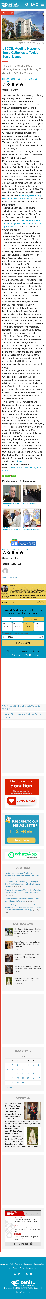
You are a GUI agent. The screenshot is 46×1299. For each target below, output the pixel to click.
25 (28, 1078)
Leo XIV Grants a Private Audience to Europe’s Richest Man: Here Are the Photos (27, 944)
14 (7, 1074)
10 (23, 1069)
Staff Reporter (30, 79)
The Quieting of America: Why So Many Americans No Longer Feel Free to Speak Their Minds (22, 875)
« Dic (6, 1088)
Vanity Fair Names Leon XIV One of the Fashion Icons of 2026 (27, 979)
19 (33, 1074)
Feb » (11, 1088)
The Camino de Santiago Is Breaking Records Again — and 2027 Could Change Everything (27, 931)
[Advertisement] (23, 687)
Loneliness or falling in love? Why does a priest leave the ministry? (26, 956)
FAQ (11, 1264)
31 (23, 1083)
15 (13, 1074)
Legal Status (13, 1268)
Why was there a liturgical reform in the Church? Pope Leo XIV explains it (27, 968)
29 (13, 1083)
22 (13, 1078)
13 (39, 1069)
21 (7, 1078)
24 (23, 1078)
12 (33, 1069)
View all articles (9, 577)
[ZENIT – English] (12, 4)
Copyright (24, 1268)
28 (7, 1083)
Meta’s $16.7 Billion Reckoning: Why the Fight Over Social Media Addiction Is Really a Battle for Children (23, 884)
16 (18, 1074)
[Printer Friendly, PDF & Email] (9, 476)
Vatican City (7, 13)
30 (18, 1083)
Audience (18, 1264)
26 (33, 1078)
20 (39, 1074)
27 (39, 1078)
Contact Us (33, 1268)
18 (28, 1074)
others (19, 461)
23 (18, 1078)
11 (28, 1069)
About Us (4, 1264)
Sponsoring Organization (34, 1264)
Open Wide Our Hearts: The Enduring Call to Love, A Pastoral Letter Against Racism (22, 223)
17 (23, 1074)
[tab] (14, 1213)
